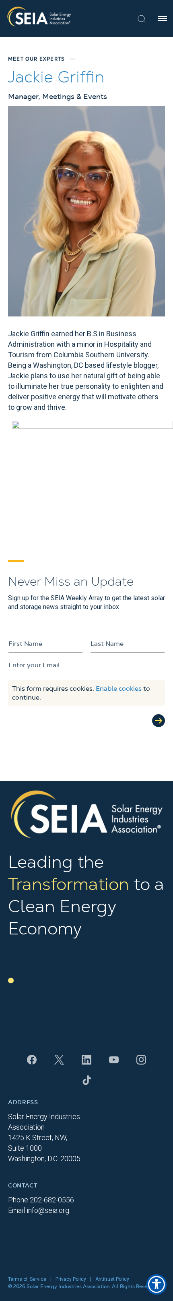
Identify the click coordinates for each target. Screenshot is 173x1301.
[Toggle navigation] (162, 18)
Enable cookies (119, 688)
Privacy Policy (71, 1279)
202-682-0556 (52, 1200)
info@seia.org (48, 1210)
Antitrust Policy (112, 1279)
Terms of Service (27, 1279)
